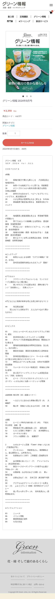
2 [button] (27, 97)
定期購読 (24, 16)
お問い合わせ (39, 584)
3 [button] (31, 97)
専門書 (10, 21)
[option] (27, 61)
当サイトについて (18, 576)
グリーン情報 (40, 16)
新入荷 (11, 16)
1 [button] (23, 97)
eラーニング (24, 21)
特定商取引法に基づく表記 (21, 584)
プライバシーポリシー (35, 576)
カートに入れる (27, 143)
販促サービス (42, 21)
